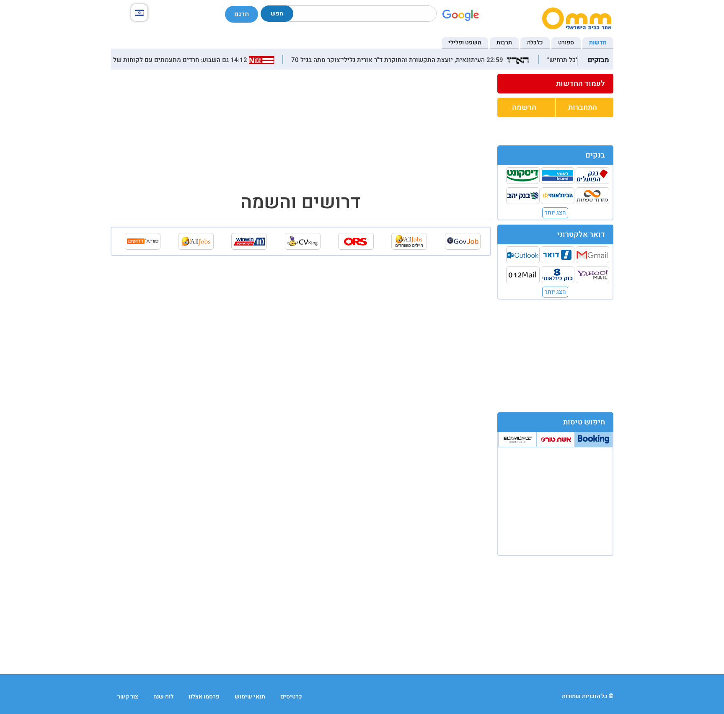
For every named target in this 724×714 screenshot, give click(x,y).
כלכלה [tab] (535, 42)
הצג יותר (555, 212)
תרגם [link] (241, 14)
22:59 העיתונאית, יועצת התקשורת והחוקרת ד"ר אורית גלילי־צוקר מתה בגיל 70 (404, 60)
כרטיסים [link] (291, 696)
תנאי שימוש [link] (250, 696)
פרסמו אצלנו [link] (204, 696)
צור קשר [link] (127, 696)
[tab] (594, 439)
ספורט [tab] (566, 42)
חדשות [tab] (598, 42)
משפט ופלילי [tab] (464, 42)
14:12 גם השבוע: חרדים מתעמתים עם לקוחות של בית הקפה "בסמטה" (160, 60)
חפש (277, 13)
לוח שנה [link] (163, 696)
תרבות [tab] (504, 42)
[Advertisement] (555, 355)
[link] (555, 84)
